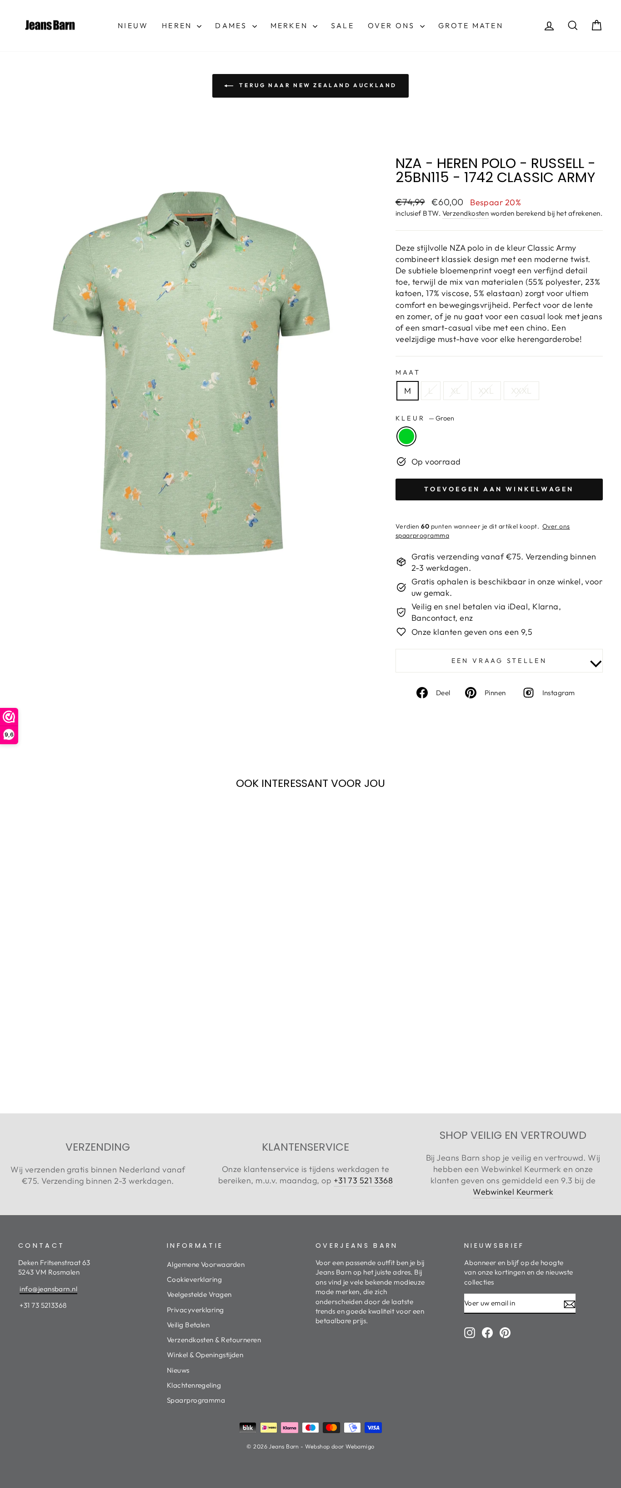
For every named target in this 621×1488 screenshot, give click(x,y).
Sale (342, 25)
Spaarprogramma (196, 1400)
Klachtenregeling (194, 1385)
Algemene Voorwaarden (206, 1264)
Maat (408, 372)
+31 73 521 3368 (363, 1180)
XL (456, 391)
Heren (178, 25)
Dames (232, 25)
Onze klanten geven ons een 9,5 (472, 632)
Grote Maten (470, 25)
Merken (290, 25)
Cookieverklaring (194, 1279)
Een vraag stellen (499, 661)
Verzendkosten (465, 213)
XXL (486, 391)
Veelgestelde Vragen (199, 1294)
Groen (406, 436)
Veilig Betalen (188, 1324)
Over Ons (393, 25)
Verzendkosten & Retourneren (214, 1339)
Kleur (425, 418)
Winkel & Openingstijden (205, 1354)
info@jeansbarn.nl (48, 1289)
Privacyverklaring (195, 1309)
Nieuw (133, 25)
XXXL (521, 391)
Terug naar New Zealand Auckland (317, 85)
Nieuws (178, 1370)
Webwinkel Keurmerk (513, 1191)
